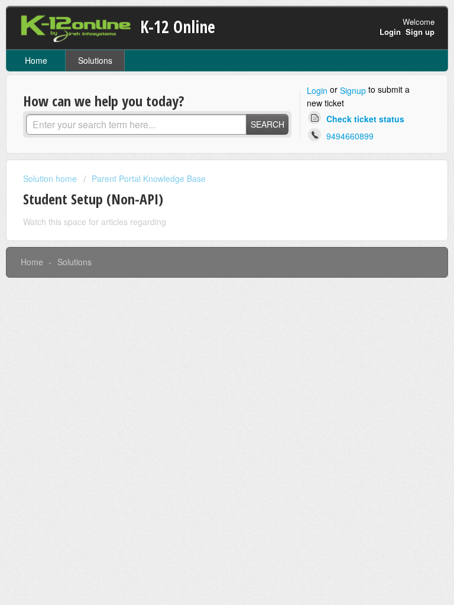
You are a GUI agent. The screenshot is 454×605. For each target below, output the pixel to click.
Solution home (51, 178)
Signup (353, 90)
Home (36, 60)
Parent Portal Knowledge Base (149, 178)
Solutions (95, 60)
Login (317, 90)
